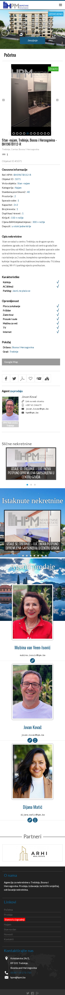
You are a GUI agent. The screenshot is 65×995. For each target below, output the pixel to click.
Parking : (8, 290)
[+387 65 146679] (35, 740)
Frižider (7, 310)
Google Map (11, 361)
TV (4, 327)
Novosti (8, 934)
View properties (32, 613)
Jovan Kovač (29, 396)
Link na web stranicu (35, 401)
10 (45, 133)
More (31, 465)
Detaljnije (32, 40)
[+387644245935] (35, 820)
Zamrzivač (8, 314)
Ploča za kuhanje (11, 306)
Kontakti (9, 939)
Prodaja (8, 914)
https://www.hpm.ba (32, 660)
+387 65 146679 (33, 405)
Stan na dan (10, 929)
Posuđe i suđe (10, 319)
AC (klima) (8, 286)
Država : (7, 347)
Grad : (6, 351)
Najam (7, 924)
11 (48, 133)
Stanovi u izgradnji (14, 919)
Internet (7, 331)
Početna (10, 55)
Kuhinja (7, 282)
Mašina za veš (10, 323)
